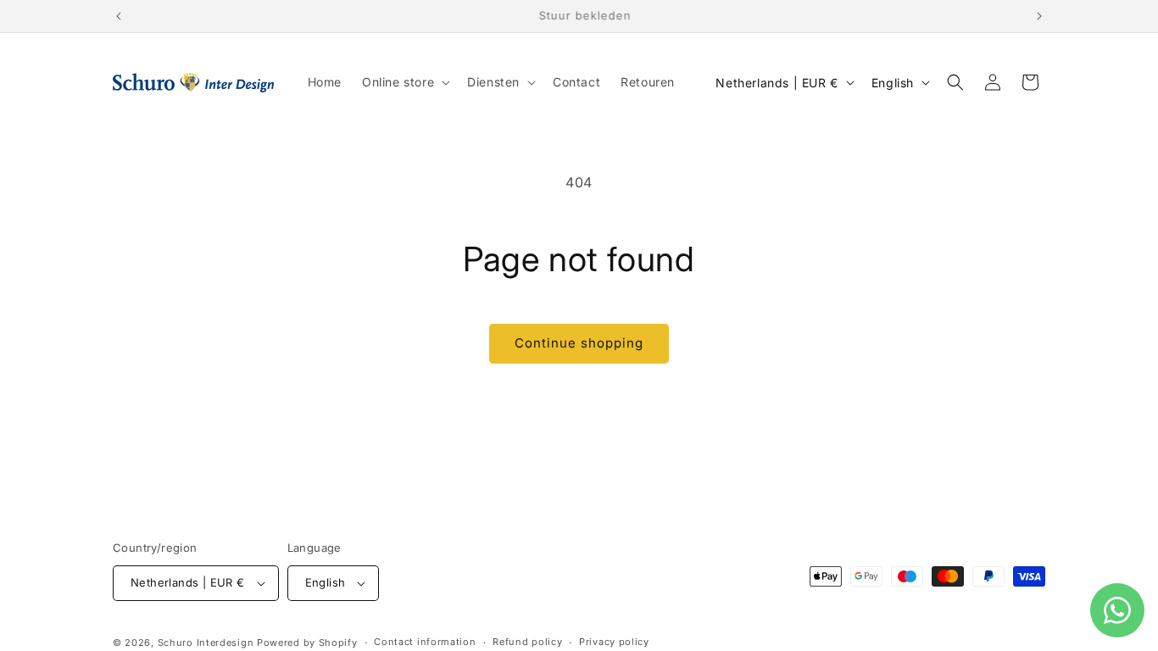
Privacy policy (614, 642)
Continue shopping (579, 343)
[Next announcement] (1039, 16)
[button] (404, 82)
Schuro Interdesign (206, 642)
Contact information (425, 642)
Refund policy (527, 642)
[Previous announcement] (118, 16)
